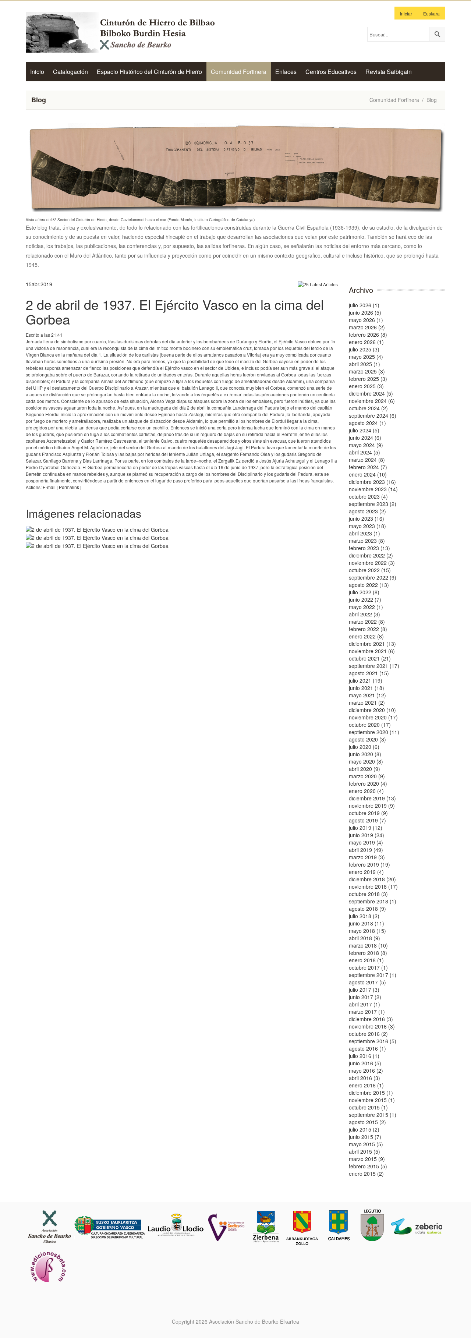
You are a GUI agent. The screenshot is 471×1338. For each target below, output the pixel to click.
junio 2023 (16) (366, 518)
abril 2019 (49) (366, 849)
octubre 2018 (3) (368, 894)
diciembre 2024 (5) (371, 393)
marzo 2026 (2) (367, 327)
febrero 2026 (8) (368, 334)
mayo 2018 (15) (367, 930)
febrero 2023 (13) (369, 548)
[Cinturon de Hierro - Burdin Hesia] (127, 31)
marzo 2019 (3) (367, 857)
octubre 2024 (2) (368, 408)
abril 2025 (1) (364, 364)
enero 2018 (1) (366, 960)
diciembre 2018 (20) (372, 879)
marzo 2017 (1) (367, 1011)
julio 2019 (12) (365, 827)
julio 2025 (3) (364, 349)
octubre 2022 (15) (370, 570)
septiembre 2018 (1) (372, 901)
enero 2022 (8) (366, 636)
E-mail (49, 487)
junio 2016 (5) (365, 1063)
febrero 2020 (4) (368, 783)
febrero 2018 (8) (368, 952)
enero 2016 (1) (366, 1085)
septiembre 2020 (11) (374, 732)
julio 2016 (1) (364, 1055)
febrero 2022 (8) (368, 629)
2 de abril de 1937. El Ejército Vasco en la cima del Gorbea (175, 311)
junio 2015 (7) (365, 1136)
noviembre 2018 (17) (373, 886)
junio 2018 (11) (366, 923)
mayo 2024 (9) (366, 445)
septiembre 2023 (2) (372, 503)
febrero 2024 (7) (368, 467)
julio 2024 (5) (364, 430)
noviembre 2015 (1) (372, 1100)
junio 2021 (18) (366, 687)
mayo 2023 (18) (367, 526)
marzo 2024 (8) (367, 459)
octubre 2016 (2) (368, 1033)
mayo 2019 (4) (366, 842)
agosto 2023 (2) (367, 511)
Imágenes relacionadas (83, 513)
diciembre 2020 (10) (372, 710)
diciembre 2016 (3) (371, 1019)
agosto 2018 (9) (367, 908)
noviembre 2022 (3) (372, 562)
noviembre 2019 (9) (372, 805)
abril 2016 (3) (364, 1078)
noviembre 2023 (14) (373, 489)
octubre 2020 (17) (370, 724)
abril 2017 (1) (364, 1004)
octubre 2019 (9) (368, 813)
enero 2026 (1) (366, 342)
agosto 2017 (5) (367, 982)
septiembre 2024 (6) (372, 415)
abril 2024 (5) (364, 452)
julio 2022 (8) (364, 592)
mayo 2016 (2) (366, 1070)
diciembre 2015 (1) (371, 1092)
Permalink (69, 487)
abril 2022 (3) (364, 614)
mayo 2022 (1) (366, 606)
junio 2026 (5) (365, 312)
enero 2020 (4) (366, 790)
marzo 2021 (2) (367, 702)
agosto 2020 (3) (367, 739)
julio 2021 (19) (365, 680)
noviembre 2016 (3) (372, 1026)
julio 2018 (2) (364, 916)
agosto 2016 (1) (367, 1048)
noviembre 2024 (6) (372, 400)
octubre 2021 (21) (370, 658)
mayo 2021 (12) (367, 695)
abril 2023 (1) (364, 533)
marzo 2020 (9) (367, 776)
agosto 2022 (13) (369, 584)
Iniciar (406, 13)
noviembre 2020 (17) (373, 717)
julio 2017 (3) (364, 989)
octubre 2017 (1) (368, 967)
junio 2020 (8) (365, 754)
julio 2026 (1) (364, 305)
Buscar (437, 34)
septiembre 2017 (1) (372, 974)
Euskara (431, 13)
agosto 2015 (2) (367, 1122)
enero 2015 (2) (366, 1173)
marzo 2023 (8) (367, 540)
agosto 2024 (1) (367, 422)
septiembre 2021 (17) (374, 665)
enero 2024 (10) (368, 474)
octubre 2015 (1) (368, 1107)
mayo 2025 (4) (366, 356)
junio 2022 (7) (365, 599)
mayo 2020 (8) (366, 761)
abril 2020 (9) (364, 768)
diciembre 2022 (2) (371, 555)
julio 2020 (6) (364, 746)
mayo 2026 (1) (366, 319)
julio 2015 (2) (364, 1129)
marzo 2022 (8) (367, 621)
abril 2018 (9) (364, 938)
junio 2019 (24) (366, 835)
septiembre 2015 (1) (372, 1114)
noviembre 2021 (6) (372, 651)
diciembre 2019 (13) (372, 798)
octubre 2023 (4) (368, 496)
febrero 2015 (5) (368, 1166)
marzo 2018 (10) (368, 945)
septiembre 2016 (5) (372, 1041)
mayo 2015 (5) (366, 1144)
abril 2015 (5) (364, 1151)
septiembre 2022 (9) (372, 577)
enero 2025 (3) (366, 386)
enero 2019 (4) (366, 871)
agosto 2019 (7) (367, 820)
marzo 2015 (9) (367, 1158)
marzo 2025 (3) (367, 371)
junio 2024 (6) (365, 437)
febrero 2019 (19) (369, 864)
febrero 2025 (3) (368, 378)
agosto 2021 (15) (369, 673)
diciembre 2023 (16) (372, 481)
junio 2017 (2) (365, 997)
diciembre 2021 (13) (372, 643)
